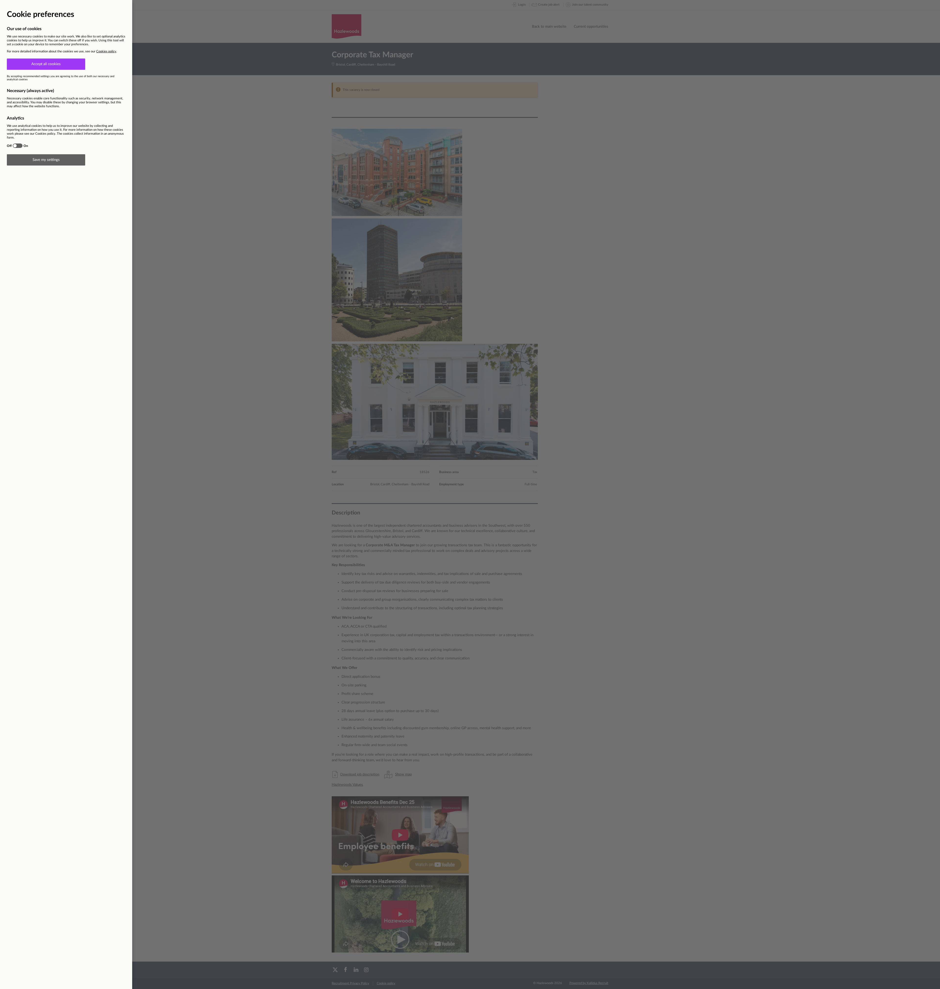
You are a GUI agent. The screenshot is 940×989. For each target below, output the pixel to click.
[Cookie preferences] (470, 494)
